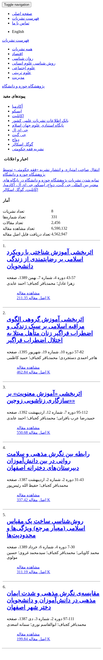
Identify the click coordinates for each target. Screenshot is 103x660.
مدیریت (18, 77)
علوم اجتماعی (23, 68)
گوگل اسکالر (22, 144)
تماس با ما (20, 23)
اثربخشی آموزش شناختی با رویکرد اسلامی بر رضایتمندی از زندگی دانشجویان (50, 259)
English (18, 31)
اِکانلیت (18, 116)
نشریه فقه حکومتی (28, 149)
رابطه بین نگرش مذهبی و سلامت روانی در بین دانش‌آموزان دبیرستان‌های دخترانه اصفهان (48, 461)
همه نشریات (22, 49)
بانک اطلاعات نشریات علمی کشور (40, 120)
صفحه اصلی (22, 13)
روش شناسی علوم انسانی (34, 63)
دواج (15, 139)
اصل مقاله (33, 298)
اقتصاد (17, 54)
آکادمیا (17, 106)
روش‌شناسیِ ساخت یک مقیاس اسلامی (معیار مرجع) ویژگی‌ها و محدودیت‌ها (46, 528)
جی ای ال (20, 130)
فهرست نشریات (25, 18)
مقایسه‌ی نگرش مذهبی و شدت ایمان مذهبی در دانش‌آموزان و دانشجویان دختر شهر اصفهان (53, 600)
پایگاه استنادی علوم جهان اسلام (38, 125)
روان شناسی (22, 58)
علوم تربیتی (21, 73)
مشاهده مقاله (28, 293)
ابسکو (17, 111)
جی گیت (19, 135)
